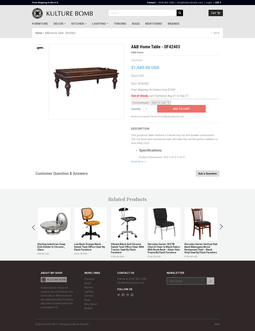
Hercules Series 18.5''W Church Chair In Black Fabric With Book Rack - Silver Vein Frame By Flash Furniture (164, 248)
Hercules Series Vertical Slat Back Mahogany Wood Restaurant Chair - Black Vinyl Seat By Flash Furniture (200, 248)
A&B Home (137, 52)
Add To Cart (181, 108)
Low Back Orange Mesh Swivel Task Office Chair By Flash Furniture (89, 247)
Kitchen (77, 23)
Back (216, 33)
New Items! (153, 23)
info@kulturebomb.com (190, 2)
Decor (58, 23)
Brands (173, 23)
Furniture (40, 23)
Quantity (136, 109)
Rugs (136, 23)
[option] (54, 231)
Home (39, 33)
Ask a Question (207, 173)
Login (209, 2)
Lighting (99, 23)
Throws (120, 23)
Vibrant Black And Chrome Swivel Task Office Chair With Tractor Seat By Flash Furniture (127, 248)
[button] (33, 226)
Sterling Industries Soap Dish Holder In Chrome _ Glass (51, 247)
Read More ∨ (138, 161)
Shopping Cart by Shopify (74, 324)
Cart (214, 13)
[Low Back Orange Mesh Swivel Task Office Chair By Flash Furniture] (90, 238)
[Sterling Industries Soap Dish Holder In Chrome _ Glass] (53, 238)
